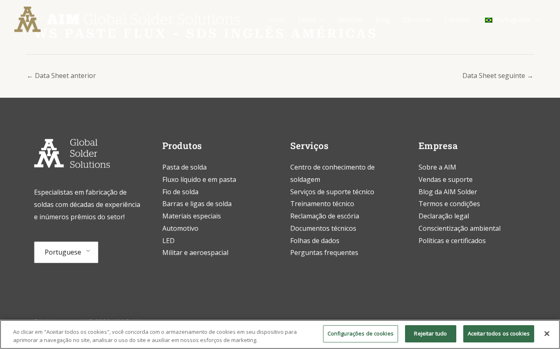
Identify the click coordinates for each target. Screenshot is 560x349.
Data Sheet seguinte (497, 75)
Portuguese (63, 252)
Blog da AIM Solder (448, 191)
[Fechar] (547, 333)
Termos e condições (449, 203)
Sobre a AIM (437, 167)
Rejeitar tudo (430, 333)
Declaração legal (444, 215)
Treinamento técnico (323, 203)
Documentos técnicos (323, 228)
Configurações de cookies (361, 333)
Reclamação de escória (324, 215)
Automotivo (180, 228)
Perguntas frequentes (324, 252)
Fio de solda (180, 191)
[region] (280, 334)
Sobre (307, 19)
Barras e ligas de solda (197, 203)
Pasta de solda (184, 167)
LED (168, 240)
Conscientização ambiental (460, 228)
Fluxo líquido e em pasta (199, 179)
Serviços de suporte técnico (332, 191)
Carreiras (417, 19)
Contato (457, 19)
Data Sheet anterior (61, 75)
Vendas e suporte (446, 179)
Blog (383, 19)
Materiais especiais (191, 215)
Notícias (349, 19)
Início (276, 19)
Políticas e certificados (452, 240)
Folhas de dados (314, 240)
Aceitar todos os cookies (499, 333)
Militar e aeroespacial (195, 252)
